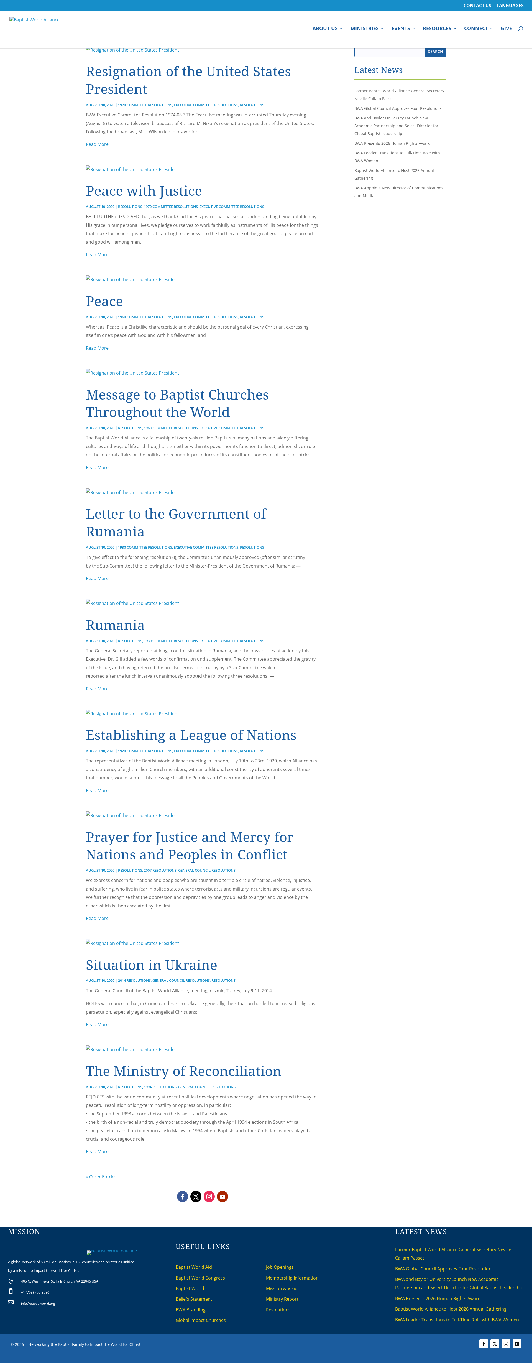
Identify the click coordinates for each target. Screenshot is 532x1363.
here (327, 1358)
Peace (104, 301)
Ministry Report (282, 1299)
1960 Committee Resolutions (145, 316)
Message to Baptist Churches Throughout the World (177, 403)
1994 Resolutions (160, 1086)
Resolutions (252, 104)
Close (355, 1358)
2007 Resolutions (160, 870)
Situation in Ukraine (151, 964)
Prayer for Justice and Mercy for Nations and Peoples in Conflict (189, 846)
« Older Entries (101, 1177)
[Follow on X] (195, 1196)
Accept (340, 1358)
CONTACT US (477, 6)
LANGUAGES (510, 6)
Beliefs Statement (194, 1299)
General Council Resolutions (207, 870)
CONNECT (476, 29)
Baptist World (190, 1288)
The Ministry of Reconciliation (184, 1071)
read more (97, 144)
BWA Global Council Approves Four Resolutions (398, 108)
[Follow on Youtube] (222, 1196)
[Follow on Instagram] (209, 1196)
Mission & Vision (283, 1288)
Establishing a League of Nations (191, 735)
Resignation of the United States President (188, 80)
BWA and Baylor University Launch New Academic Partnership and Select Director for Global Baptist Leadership (396, 125)
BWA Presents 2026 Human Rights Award (392, 143)
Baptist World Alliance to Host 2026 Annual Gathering (451, 1309)
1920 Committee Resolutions (145, 750)
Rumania (115, 625)
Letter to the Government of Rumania (176, 522)
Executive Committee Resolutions (206, 104)
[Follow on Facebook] (182, 1196)
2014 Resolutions (134, 980)
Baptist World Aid (194, 1267)
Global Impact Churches (201, 1320)
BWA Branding (191, 1310)
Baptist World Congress (200, 1278)
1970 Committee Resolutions (145, 104)
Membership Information (292, 1278)
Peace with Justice (144, 190)
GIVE (506, 29)
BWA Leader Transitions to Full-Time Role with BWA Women (457, 1320)
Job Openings (280, 1267)
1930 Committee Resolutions (145, 547)
